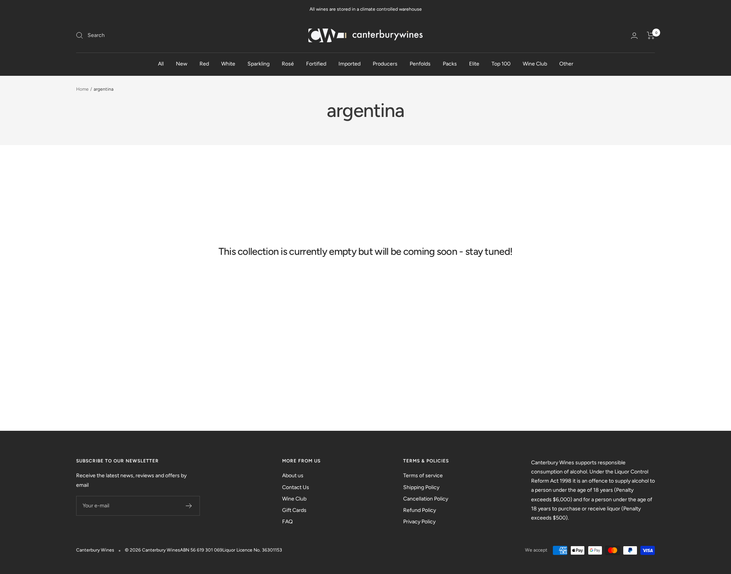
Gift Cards (294, 510)
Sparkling (258, 64)
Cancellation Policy (425, 499)
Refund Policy (419, 510)
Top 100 (501, 64)
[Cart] (651, 35)
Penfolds (420, 64)
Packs (450, 64)
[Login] (634, 35)
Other (566, 64)
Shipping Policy (421, 487)
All (161, 64)
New (181, 64)
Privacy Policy (419, 521)
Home (82, 89)
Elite (474, 64)
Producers (385, 64)
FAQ (287, 521)
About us (292, 475)
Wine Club (535, 64)
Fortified (316, 64)
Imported (349, 64)
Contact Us (295, 487)
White (228, 64)
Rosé (288, 64)
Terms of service (423, 475)
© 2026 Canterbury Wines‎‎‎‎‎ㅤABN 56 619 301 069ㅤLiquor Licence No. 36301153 (203, 550)
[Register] (189, 505)
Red (204, 64)
